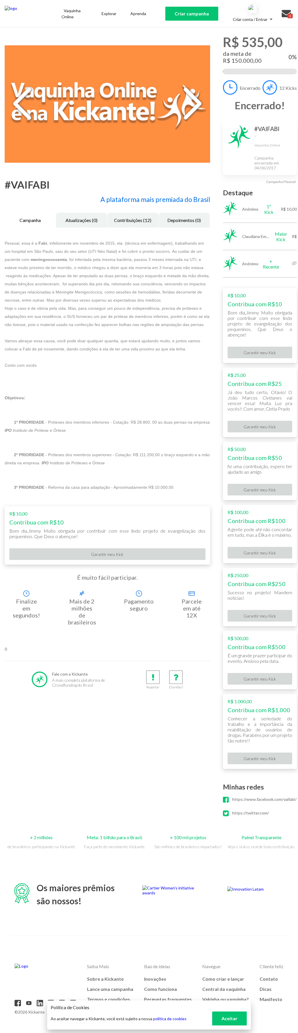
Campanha (30, 220)
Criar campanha (192, 13)
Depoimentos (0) (184, 220)
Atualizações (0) (81, 220)
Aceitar (229, 1018)
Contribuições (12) (132, 220)
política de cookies (170, 1018)
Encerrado (250, 88)
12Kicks (288, 88)
